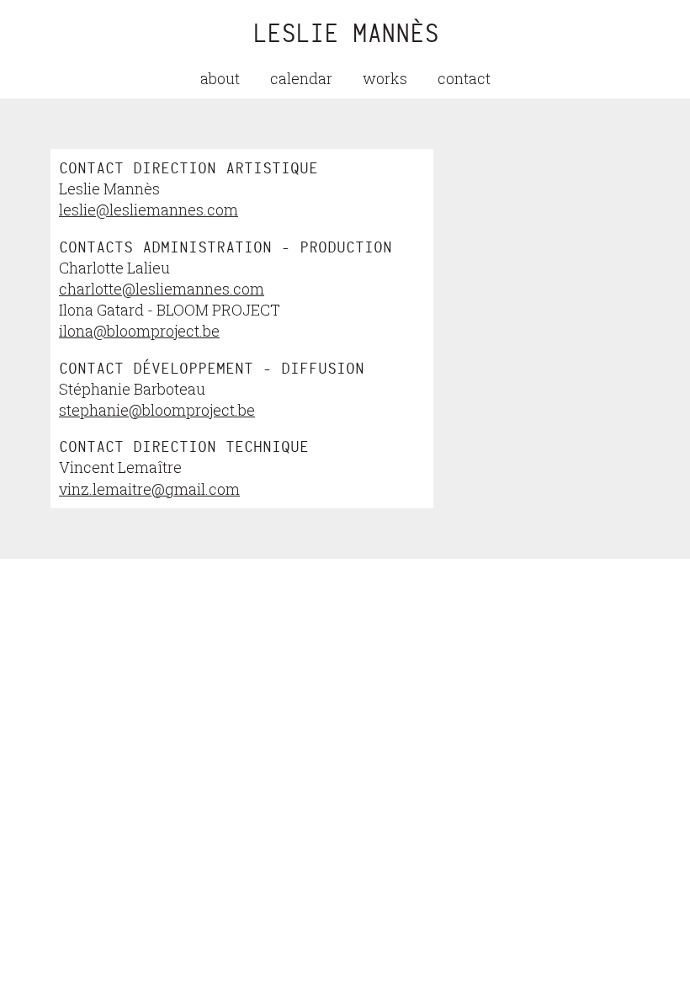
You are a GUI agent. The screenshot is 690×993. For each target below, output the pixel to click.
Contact (464, 78)
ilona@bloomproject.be (139, 331)
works (385, 78)
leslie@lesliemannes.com (148, 209)
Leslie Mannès (345, 33)
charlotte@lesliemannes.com (161, 289)
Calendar (301, 78)
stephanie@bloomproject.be (157, 410)
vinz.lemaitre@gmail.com (149, 489)
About (220, 78)
